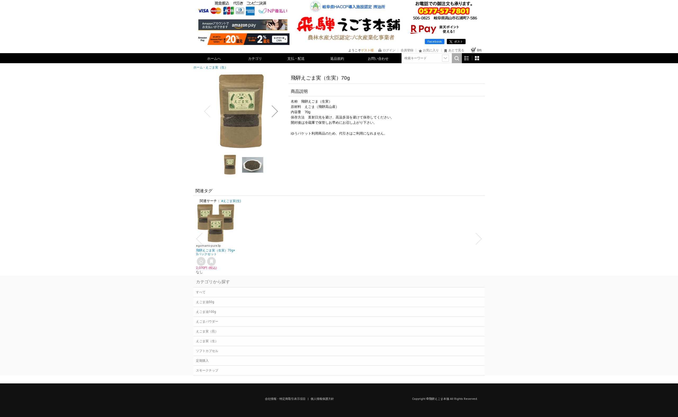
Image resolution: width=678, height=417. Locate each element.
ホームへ (214, 59)
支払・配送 (296, 59)
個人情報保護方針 (322, 399)
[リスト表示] (467, 58)
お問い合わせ (378, 59)
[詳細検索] (445, 58)
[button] (207, 111)
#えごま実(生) (231, 201)
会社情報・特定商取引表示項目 (285, 399)
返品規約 (337, 59)
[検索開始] (457, 58)
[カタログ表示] (477, 58)
